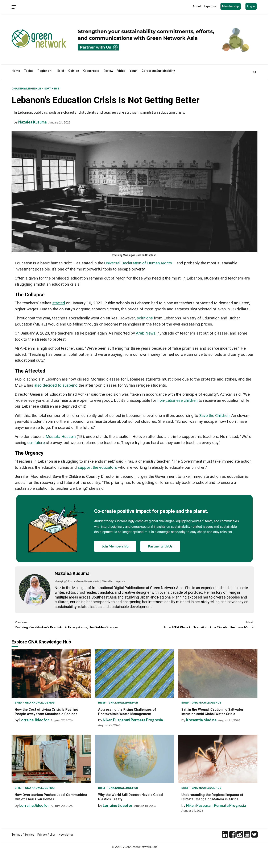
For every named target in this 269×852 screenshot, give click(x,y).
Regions (43, 70)
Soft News (51, 88)
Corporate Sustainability (158, 70)
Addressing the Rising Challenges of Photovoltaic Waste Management (134, 673)
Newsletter (66, 834)
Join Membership (115, 546)
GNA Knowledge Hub (27, 88)
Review (108, 70)
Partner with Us (160, 546)
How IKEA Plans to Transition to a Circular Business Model (209, 624)
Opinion (73, 70)
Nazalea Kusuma (32, 122)
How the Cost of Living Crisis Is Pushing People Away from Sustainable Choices (51, 673)
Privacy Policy (46, 834)
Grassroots (91, 70)
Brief (60, 70)
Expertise (210, 6)
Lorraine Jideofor (34, 720)
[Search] (254, 72)
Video (121, 70)
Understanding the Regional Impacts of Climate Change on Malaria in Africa (217, 759)
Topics (28, 70)
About (197, 6)
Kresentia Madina (201, 720)
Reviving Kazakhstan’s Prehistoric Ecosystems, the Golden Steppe (66, 624)
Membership (230, 6)
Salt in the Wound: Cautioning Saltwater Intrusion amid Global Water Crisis (217, 673)
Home (16, 70)
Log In (251, 6)
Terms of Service (23, 834)
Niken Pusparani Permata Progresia (133, 720)
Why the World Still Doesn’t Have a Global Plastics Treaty (134, 759)
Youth (133, 70)
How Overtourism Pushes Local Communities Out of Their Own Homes (51, 759)
